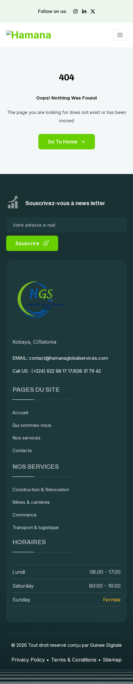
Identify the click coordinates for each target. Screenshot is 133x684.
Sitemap (112, 660)
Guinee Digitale (106, 645)
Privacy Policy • (30, 660)
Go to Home (62, 142)
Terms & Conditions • (76, 660)
